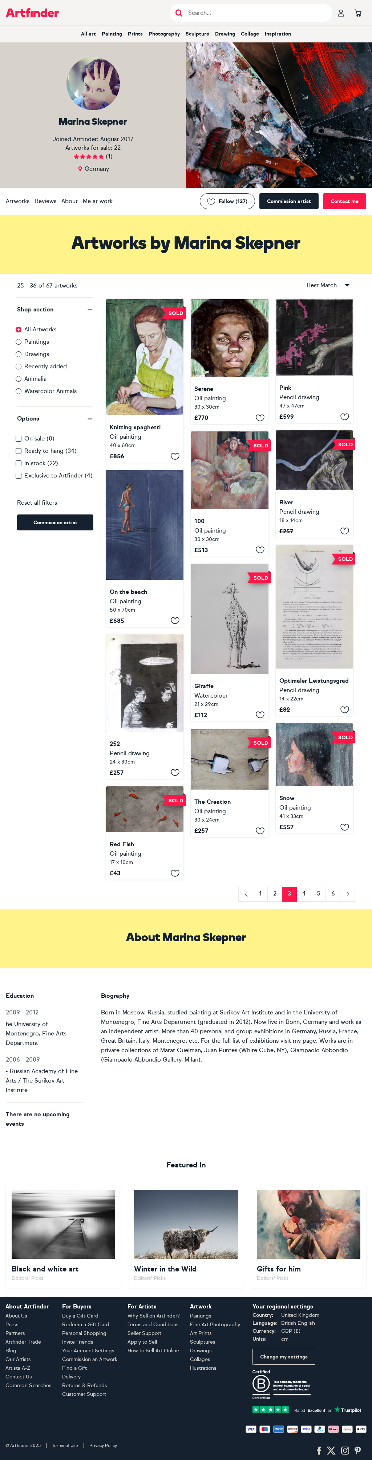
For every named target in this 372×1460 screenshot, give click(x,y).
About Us (16, 1316)
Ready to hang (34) (50, 450)
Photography (164, 34)
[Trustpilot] (306, 1409)
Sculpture (197, 34)
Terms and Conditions (153, 1325)
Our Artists (18, 1359)
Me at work (98, 201)
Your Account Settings (88, 1351)
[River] (314, 483)
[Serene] (229, 361)
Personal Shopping (84, 1333)
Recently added (45, 366)
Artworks (17, 201)
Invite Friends (77, 1342)
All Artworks (40, 329)
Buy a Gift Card (80, 1316)
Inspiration (278, 34)
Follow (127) (233, 201)
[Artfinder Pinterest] (358, 1451)
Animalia (35, 378)
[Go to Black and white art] (63, 1236)
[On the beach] (144, 548)
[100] (229, 493)
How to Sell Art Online (153, 1351)
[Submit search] (179, 13)
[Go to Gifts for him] (308, 1236)
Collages (200, 1359)
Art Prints (201, 1333)
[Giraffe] (229, 642)
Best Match (322, 285)
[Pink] (314, 361)
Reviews (45, 201)
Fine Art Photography (215, 1325)
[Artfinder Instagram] (345, 1451)
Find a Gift (74, 1368)
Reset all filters (37, 502)
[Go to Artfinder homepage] (32, 13)
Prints (135, 34)
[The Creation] (229, 783)
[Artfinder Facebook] (319, 1451)
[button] (55, 310)
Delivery (71, 1377)
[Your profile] (341, 12)
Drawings (36, 354)
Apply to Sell (142, 1342)
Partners (15, 1333)
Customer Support (84, 1394)
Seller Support (144, 1333)
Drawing (225, 34)
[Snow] (314, 778)
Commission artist (289, 201)
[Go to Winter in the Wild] (185, 1236)
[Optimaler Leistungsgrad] (314, 630)
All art (88, 34)
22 (117, 147)
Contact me (345, 201)
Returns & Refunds (84, 1385)
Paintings (36, 341)
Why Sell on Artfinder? (154, 1316)
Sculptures (202, 1342)
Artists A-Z (18, 1368)
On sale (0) (39, 438)
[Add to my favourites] (175, 456)
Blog (10, 1351)
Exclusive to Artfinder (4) (58, 475)
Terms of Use (65, 1445)
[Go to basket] (357, 12)
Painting (112, 34)
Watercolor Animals (50, 391)
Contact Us (18, 1377)
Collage (250, 34)
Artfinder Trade (23, 1342)
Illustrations (203, 1368)
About (69, 201)
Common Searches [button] (28, 1385)
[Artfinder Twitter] (331, 1451)
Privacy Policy (103, 1445)
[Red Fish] (144, 833)
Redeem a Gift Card (85, 1325)
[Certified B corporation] (281, 1384)
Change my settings (284, 1357)
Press (12, 1325)
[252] (144, 706)
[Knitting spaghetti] (144, 381)
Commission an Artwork (89, 1359)
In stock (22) (41, 463)
